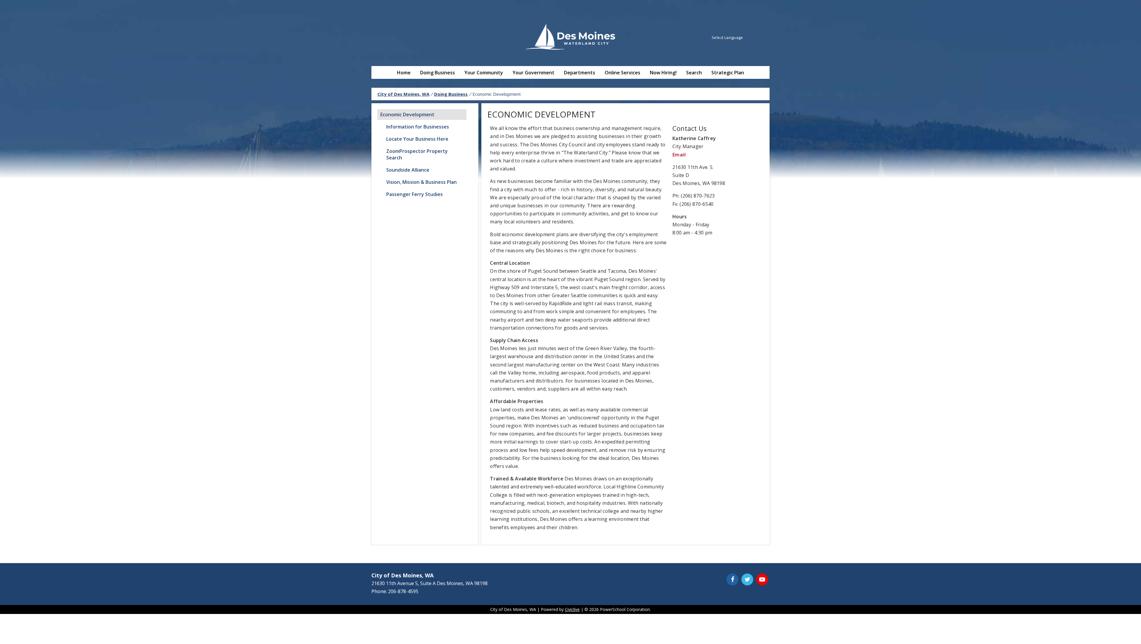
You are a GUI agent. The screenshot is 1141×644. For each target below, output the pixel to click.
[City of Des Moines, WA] (570, 37)
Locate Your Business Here (417, 139)
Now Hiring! (663, 72)
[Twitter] (747, 579)
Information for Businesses (417, 126)
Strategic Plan (727, 72)
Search (694, 72)
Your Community (483, 72)
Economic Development (407, 114)
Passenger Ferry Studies (414, 194)
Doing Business (437, 72)
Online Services (622, 72)
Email (679, 154)
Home (404, 72)
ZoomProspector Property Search (417, 154)
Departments (579, 72)
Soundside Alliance (407, 170)
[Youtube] (762, 579)
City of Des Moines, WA (403, 94)
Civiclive (572, 609)
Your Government (533, 72)
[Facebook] (732, 579)
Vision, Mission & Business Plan (421, 182)
